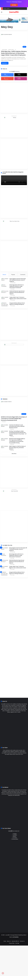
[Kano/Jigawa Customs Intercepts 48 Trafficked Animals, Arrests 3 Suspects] (5, 280)
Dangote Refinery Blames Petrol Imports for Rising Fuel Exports (17, 303)
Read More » (4, 63)
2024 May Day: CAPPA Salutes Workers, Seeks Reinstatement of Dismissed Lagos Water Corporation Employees (14, 53)
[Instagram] (15, 714)
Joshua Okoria (4, 49)
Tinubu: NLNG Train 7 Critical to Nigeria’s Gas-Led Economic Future (18, 298)
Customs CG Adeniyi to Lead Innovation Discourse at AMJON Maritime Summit (16, 426)
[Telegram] (16, 714)
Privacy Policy (12, 943)
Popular (13, 274)
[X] (11, 714)
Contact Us (22, 941)
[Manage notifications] (3, 973)
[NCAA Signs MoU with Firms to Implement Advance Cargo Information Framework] (5, 286)
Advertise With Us (15, 941)
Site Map (17, 943)
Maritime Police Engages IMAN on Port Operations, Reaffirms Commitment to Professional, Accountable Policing (17, 440)
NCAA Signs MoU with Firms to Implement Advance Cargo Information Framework (17, 286)
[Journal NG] (14, 12)
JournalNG (7, 934)
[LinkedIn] (13, 714)
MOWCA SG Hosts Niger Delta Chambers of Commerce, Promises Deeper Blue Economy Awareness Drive (14, 418)
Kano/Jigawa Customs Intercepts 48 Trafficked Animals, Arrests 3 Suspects (18, 280)
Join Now (14, 5)
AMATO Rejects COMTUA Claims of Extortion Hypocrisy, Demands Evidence (17, 448)
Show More (14, 453)
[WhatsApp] (18, 714)
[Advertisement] (14, 98)
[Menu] (1, 12)
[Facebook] (10, 714)
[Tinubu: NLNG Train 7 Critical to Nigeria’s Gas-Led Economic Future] (5, 299)
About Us (9, 941)
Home (5, 941)
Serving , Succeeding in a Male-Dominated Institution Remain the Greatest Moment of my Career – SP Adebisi (17, 433)
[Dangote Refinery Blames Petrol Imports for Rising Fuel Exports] (5, 304)
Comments (22, 274)
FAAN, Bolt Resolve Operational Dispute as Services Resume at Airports (17, 292)
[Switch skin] (24, 12)
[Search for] (26, 12)
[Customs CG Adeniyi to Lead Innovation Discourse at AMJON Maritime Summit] (4, 426)
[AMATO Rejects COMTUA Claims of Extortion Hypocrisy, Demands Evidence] (4, 448)
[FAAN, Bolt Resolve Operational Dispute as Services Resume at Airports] (5, 292)
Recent (4, 274)
